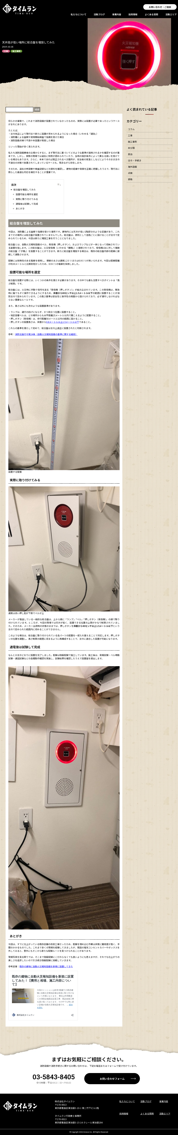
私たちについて (78, 14)
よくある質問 (151, 14)
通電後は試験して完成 (27, 203)
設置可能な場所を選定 (27, 194)
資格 (130, 179)
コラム (131, 129)
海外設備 (132, 166)
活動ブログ (99, 14)
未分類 (131, 148)
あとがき (20, 208)
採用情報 (132, 14)
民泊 (130, 154)
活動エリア (171, 14)
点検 (130, 173)
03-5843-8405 (54, 1077)
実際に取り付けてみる (27, 199)
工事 (6, 51)
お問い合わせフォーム (112, 1078)
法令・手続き (134, 160)
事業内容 (116, 14)
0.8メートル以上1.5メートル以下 (62, 322)
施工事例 (16, 51)
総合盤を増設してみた (24, 189)
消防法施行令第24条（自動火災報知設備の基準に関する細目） (46, 334)
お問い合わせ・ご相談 (160, 7)
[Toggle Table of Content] (59, 184)
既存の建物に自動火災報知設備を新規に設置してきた (46, 966)
